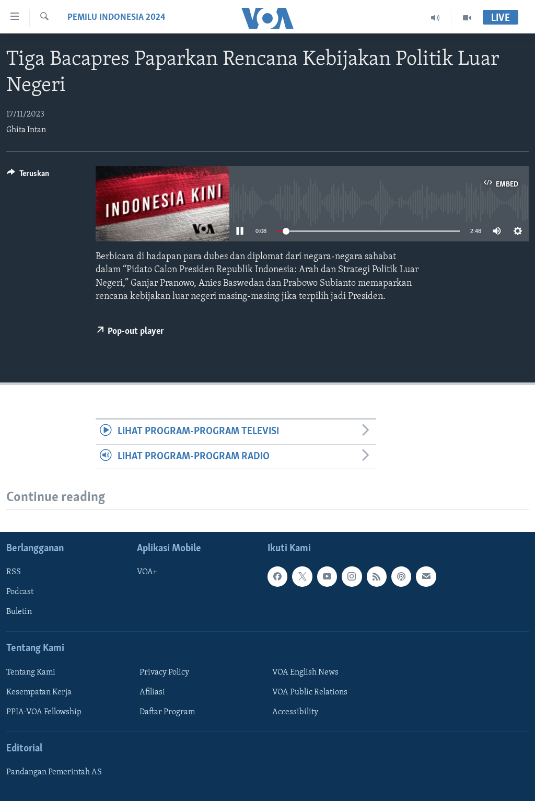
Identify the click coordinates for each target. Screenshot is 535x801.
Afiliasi (152, 692)
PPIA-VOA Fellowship (44, 712)
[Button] (28, 176)
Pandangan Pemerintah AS (54, 772)
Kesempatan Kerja (39, 692)
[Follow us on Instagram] (352, 576)
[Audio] (435, 18)
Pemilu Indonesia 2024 (116, 17)
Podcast (19, 592)
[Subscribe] (426, 576)
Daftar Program (167, 712)
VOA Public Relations (309, 692)
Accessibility (295, 712)
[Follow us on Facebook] (277, 576)
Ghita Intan (26, 130)
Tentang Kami (30, 672)
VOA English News (305, 672)
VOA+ (147, 572)
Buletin (19, 612)
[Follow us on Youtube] (327, 576)
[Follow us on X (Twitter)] (302, 576)
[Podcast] (401, 576)
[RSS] (377, 576)
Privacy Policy (164, 672)
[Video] (467, 18)
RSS (13, 572)
